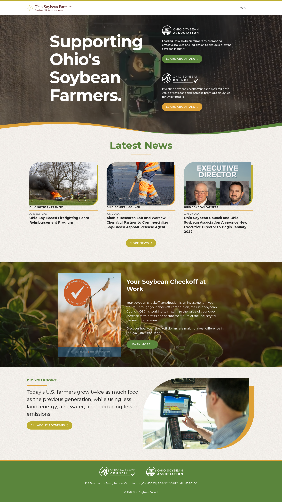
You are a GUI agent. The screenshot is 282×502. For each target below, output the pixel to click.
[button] (246, 8)
